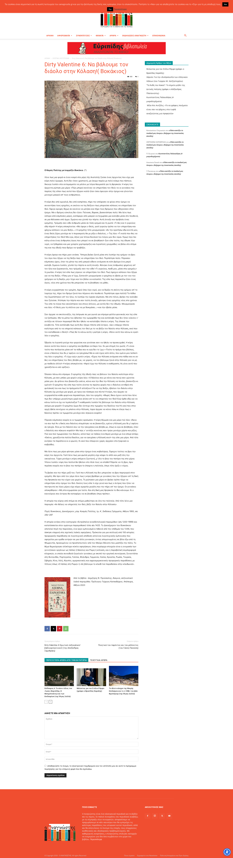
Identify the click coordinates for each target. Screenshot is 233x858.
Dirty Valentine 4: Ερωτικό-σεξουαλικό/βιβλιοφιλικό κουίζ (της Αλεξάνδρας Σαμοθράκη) (62, 648)
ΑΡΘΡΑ (113, 35)
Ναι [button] (225, 4)
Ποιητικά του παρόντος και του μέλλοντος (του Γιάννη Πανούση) (118, 646)
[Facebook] (47, 628)
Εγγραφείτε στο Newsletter (147, 855)
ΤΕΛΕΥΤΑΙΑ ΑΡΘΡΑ (98, 660)
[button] (185, 36)
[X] (53, 628)
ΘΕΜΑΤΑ (100, 35)
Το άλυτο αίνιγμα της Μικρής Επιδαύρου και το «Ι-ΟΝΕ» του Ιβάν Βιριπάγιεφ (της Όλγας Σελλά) (123, 691)
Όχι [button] (110, 9)
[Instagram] (154, 815)
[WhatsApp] (65, 628)
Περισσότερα (96, 839)
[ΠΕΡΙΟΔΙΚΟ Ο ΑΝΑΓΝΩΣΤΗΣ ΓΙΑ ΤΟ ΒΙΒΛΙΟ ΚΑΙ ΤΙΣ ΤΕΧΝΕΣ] (116, 18)
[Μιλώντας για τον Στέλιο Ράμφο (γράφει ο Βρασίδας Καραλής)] (91, 676)
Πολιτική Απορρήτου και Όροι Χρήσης (174, 855)
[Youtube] (169, 816)
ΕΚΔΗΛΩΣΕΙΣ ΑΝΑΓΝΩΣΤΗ (134, 35)
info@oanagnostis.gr (103, 845)
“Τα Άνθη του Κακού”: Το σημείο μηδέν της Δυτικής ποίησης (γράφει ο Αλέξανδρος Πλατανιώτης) (165, 89)
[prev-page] (46, 701)
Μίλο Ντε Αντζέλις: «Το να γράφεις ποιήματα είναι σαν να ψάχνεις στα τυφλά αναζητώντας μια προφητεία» (167, 109)
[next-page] (50, 701)
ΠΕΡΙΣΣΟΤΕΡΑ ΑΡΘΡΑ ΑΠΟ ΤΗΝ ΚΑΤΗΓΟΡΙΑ (66, 660)
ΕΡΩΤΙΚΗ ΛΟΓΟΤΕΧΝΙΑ (61, 58)
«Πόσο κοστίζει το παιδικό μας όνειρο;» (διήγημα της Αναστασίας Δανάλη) (165, 133)
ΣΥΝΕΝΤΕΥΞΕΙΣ (83, 35)
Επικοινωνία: (88, 845)
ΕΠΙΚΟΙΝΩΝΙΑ (158, 35)
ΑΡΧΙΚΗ (50, 35)
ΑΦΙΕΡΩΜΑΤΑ (63, 35)
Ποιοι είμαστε (129, 855)
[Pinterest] (59, 628)
